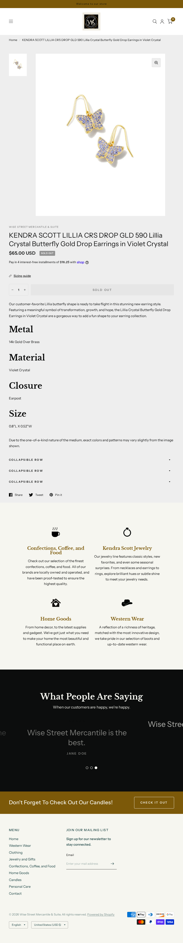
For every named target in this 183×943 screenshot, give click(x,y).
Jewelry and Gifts (22, 859)
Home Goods (19, 873)
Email (70, 855)
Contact (15, 893)
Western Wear (20, 845)
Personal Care (20, 886)
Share (19, 495)
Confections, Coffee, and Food (32, 866)
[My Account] (162, 21)
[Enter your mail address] (112, 863)
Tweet (39, 495)
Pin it (58, 495)
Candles (15, 880)
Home (13, 40)
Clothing (16, 852)
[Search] (154, 21)
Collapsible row (26, 459)
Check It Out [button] (154, 802)
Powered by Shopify (100, 914)
